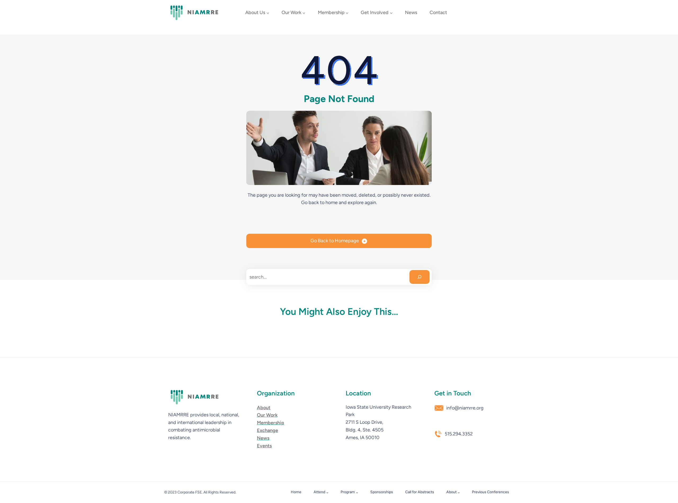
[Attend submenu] (327, 492)
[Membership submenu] (347, 12)
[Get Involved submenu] (391, 12)
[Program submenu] (357, 492)
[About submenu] (459, 492)
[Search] (419, 277)
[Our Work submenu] (303, 12)
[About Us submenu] (267, 12)
